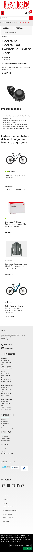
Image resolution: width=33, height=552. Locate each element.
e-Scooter (5, 496)
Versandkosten (5, 438)
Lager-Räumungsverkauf (10, 510)
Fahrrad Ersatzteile (8, 507)
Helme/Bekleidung (8, 518)
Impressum (4, 421)
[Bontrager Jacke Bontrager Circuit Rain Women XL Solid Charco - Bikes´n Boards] (16, 249)
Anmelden (4, 449)
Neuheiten (6, 521)
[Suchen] (31, 18)
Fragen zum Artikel (10, 32)
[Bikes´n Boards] (17, 5)
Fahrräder (5, 499)
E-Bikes (5, 503)
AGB (2, 426)
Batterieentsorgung (7, 428)
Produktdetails (17, 28)
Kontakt (3, 419)
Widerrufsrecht (5, 441)
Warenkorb (4, 436)
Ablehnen (28, 545)
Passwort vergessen (7, 453)
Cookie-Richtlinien (14, 542)
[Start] (0, 23)
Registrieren (4, 451)
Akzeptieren (27, 548)
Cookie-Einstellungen (16, 545)
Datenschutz (5, 423)
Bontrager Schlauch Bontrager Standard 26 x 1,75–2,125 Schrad (15, 224)
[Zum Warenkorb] (30, 14)
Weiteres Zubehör (22, 23)
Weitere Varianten (16, 189)
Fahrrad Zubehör (9, 23)
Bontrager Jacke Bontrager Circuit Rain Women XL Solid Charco (16, 266)
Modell (6, 28)
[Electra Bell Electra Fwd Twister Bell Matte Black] (16, 94)
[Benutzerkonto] (26, 13)
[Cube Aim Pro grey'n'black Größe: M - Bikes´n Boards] (16, 159)
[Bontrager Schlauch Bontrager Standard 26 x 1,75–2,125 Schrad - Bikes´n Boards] (16, 208)
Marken (5, 525)
